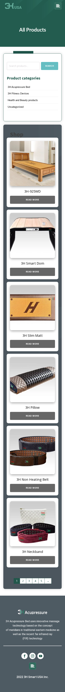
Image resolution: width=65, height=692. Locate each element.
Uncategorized (16, 107)
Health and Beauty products (23, 100)
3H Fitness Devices (18, 93)
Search (49, 65)
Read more (32, 199)
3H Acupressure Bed (19, 87)
